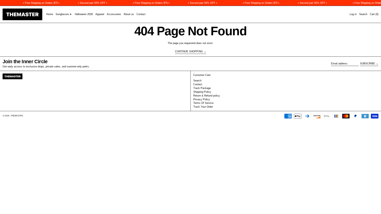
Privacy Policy (201, 99)
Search (197, 80)
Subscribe (367, 63)
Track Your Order (203, 106)
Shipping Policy (202, 91)
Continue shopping (189, 51)
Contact (197, 84)
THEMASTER (17, 116)
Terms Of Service (203, 102)
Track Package (202, 88)
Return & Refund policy (206, 95)
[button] (363, 14)
